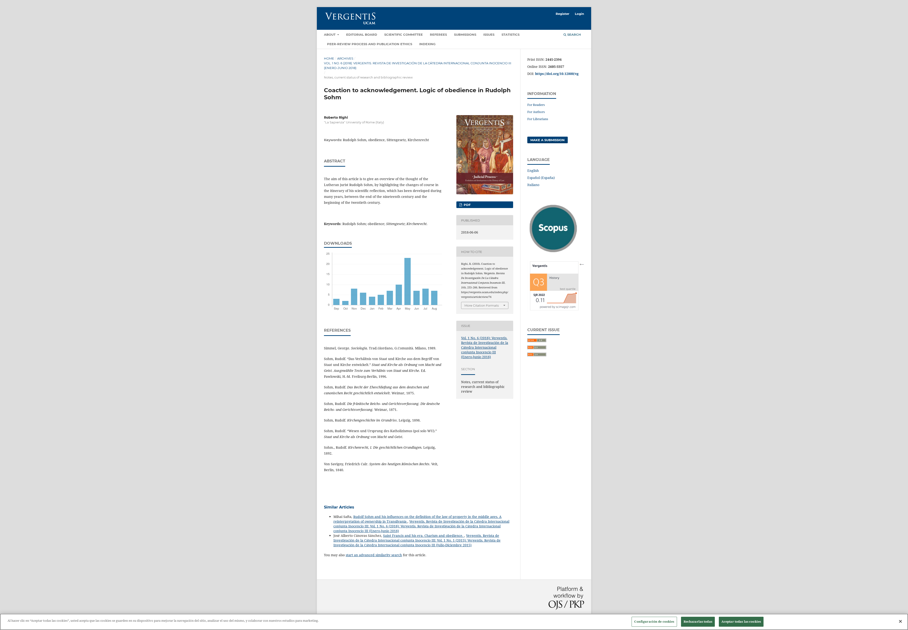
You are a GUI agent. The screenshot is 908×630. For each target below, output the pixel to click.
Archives (345, 58)
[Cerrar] (900, 621)
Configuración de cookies (654, 621)
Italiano (533, 184)
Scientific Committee (403, 34)
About (330, 34)
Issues (488, 34)
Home (329, 58)
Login (579, 14)
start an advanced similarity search (374, 555)
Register (562, 14)
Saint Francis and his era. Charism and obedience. (423, 535)
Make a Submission (547, 140)
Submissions (465, 34)
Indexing (427, 44)
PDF (467, 205)
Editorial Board (361, 34)
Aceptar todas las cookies (741, 621)
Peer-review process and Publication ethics (369, 44)
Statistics (510, 34)
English (533, 170)
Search (573, 34)
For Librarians (537, 119)
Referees (438, 34)
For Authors (536, 112)
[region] (454, 622)
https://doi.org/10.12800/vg (557, 73)
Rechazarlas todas (698, 621)
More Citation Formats (481, 305)
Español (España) (541, 177)
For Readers (536, 105)
